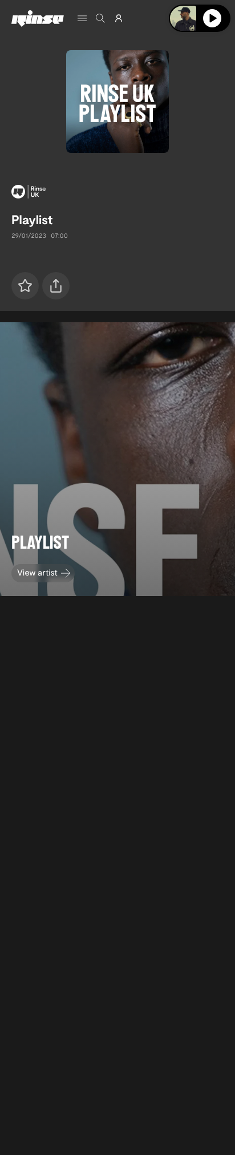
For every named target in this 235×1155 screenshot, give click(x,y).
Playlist (31, 219)
